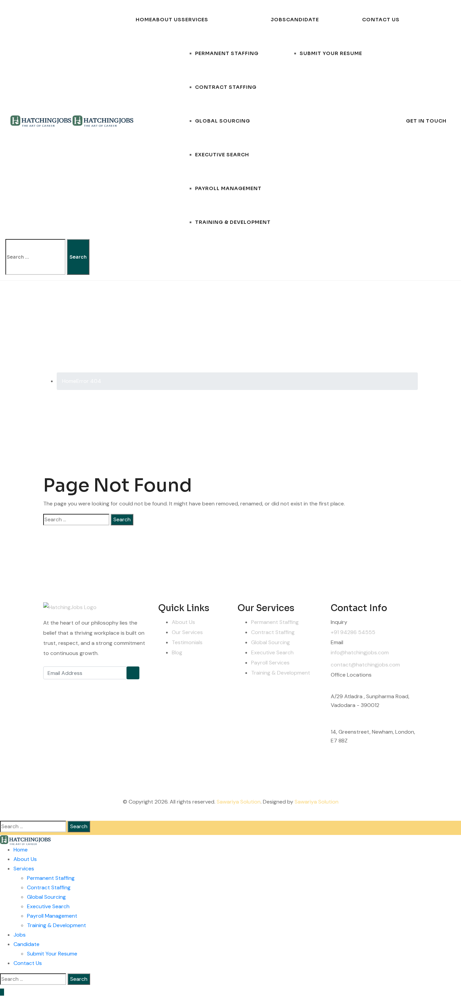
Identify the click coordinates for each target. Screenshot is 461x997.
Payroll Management (228, 188)
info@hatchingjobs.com (360, 652)
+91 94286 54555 (353, 632)
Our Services (187, 632)
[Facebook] (50, 686)
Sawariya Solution (239, 801)
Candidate (302, 20)
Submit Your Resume (331, 53)
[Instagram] (80, 686)
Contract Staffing (225, 87)
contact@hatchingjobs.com (365, 664)
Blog (177, 652)
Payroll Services (270, 662)
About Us (167, 20)
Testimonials (187, 642)
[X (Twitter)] (65, 686)
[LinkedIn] (95, 686)
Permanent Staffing (227, 53)
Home (144, 20)
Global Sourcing (222, 121)
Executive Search (222, 155)
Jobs (278, 20)
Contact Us (381, 20)
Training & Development (233, 222)
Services (195, 20)
